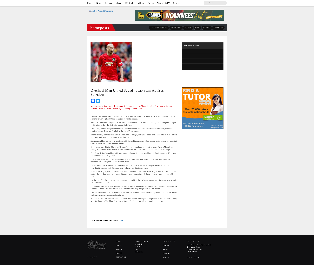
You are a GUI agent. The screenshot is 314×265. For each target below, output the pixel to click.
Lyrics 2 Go (218, 28)
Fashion (188, 28)
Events (151, 3)
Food (197, 28)
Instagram (166, 253)
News (98, 3)
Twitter (165, 249)
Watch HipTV (163, 3)
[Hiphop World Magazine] (101, 11)
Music (118, 3)
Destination (176, 28)
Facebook (166, 245)
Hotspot (206, 28)
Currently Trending (158, 28)
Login (120, 220)
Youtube (166, 257)
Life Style (129, 3)
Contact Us (121, 257)
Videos (141, 3)
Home (89, 3)
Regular (108, 3)
